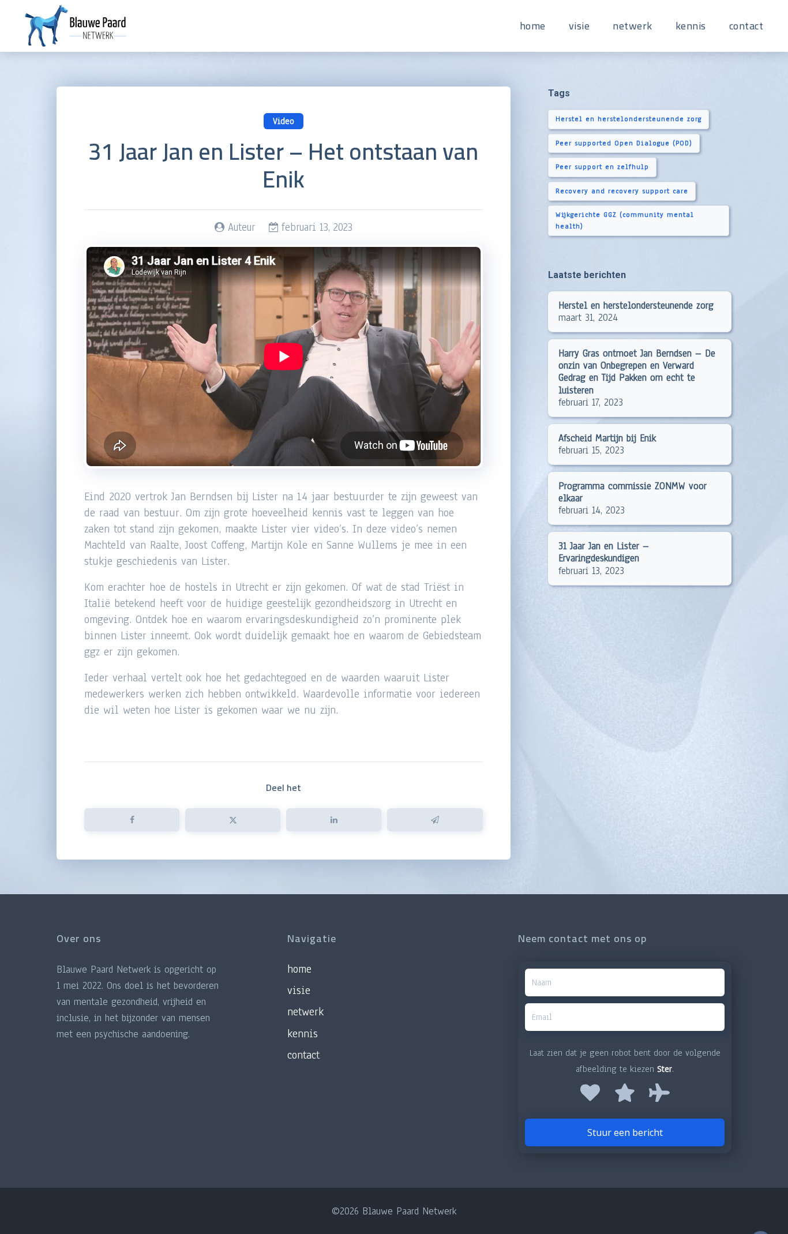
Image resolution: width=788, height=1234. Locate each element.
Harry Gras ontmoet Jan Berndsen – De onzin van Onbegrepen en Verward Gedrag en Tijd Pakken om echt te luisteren (636, 371)
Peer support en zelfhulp (602, 166)
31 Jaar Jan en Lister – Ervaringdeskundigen (603, 552)
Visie (298, 990)
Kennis (302, 1033)
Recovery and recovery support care (622, 191)
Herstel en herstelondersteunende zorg (628, 118)
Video (283, 121)
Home (299, 969)
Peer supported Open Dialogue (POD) (624, 143)
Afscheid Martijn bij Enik (607, 438)
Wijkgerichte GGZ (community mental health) (625, 220)
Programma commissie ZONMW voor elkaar (632, 492)
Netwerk (305, 1011)
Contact (303, 1055)
